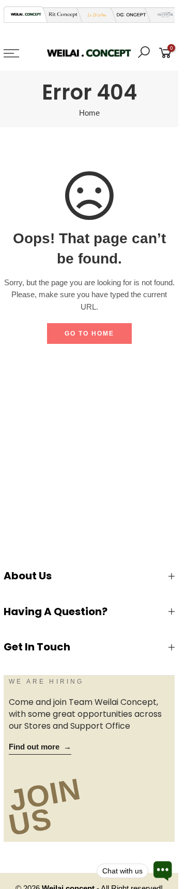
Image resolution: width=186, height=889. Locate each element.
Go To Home (89, 333)
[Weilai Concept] (26, 14)
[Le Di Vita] (94, 14)
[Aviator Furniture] (162, 14)
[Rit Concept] (60, 14)
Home (89, 113)
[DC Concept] (128, 14)
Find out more (40, 747)
